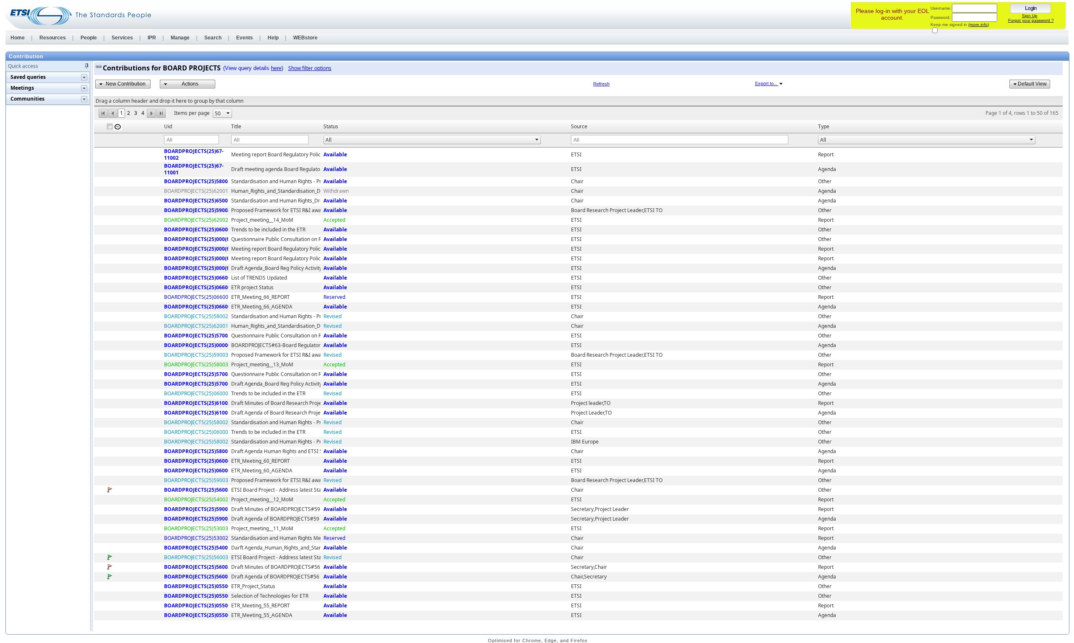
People (89, 38)
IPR (152, 38)
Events (244, 38)
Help (273, 38)
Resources (52, 38)
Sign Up (1030, 15)
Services (122, 38)
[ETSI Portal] (78, 16)
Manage (180, 38)
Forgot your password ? (1031, 20)
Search (213, 38)
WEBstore (305, 38)
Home (17, 38)
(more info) (978, 24)
